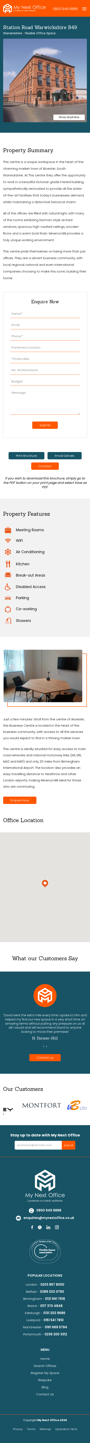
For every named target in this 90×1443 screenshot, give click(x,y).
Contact (45, 466)
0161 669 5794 (56, 1327)
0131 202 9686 (54, 1313)
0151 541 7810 (54, 1320)
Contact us (45, 1058)
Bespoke (45, 1380)
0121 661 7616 (56, 1299)
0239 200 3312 (56, 1334)
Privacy (18, 1429)
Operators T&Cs (66, 1429)
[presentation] (43, 1046)
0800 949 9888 (65, 8)
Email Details (64, 455)
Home (45, 1358)
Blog (45, 1387)
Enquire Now (19, 800)
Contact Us (45, 1394)
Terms (31, 1429)
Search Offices (45, 1366)
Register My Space (45, 1373)
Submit (45, 425)
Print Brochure (26, 455)
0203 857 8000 (52, 1284)
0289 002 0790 (52, 1291)
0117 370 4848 (51, 1306)
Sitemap (45, 1429)
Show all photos (69, 117)
